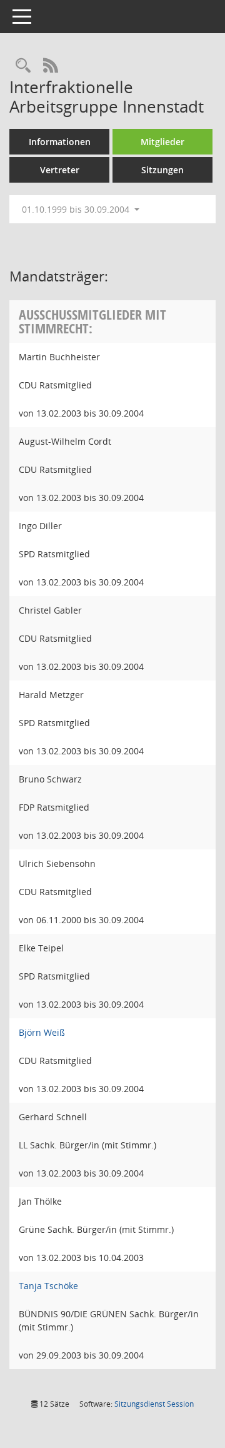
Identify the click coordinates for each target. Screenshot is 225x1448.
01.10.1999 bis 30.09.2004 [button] (77, 209)
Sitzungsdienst (154, 1404)
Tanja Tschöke (48, 1286)
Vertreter (59, 170)
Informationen (60, 142)
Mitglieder (162, 142)
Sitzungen (162, 170)
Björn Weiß (42, 1032)
